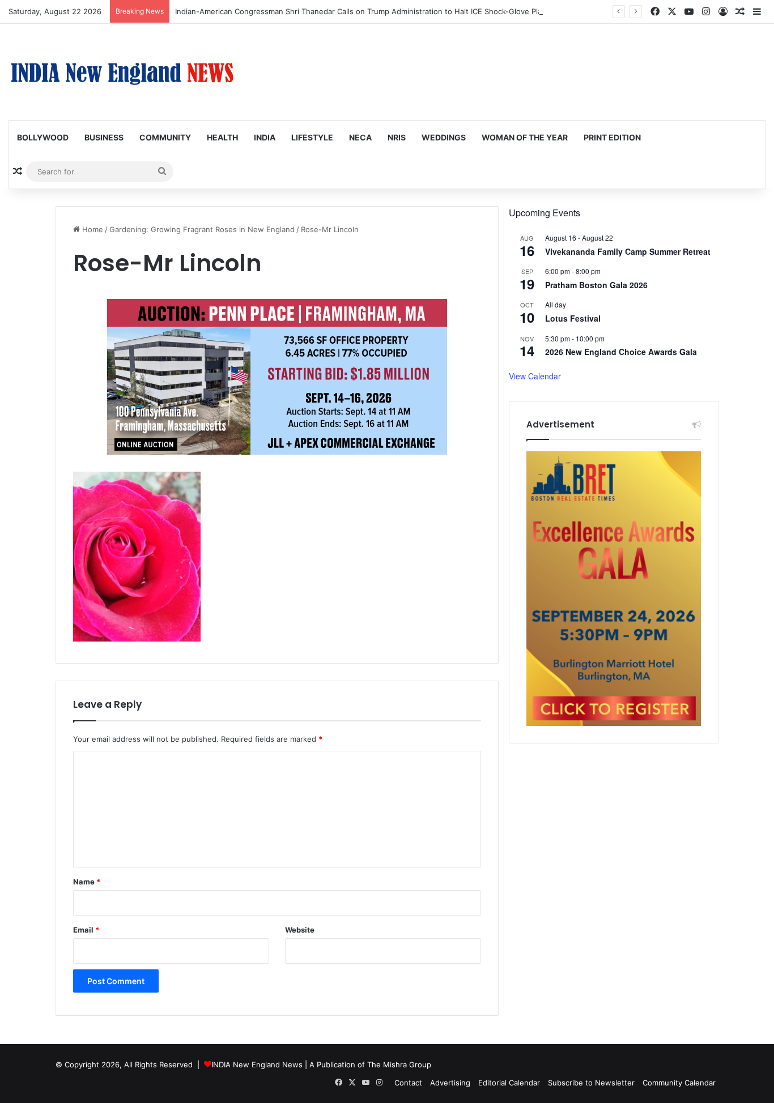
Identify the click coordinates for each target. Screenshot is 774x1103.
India (264, 137)
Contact (408, 1082)
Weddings (444, 137)
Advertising (450, 1082)
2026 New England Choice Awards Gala (621, 351)
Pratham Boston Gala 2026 (596, 284)
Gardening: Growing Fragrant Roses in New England (202, 229)
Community (165, 137)
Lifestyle (312, 137)
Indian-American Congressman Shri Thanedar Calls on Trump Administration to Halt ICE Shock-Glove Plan (360, 11)
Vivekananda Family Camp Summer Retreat (628, 251)
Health (222, 137)
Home (91, 229)
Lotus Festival (573, 318)
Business (104, 137)
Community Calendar (679, 1082)
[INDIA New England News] (121, 71)
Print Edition (612, 137)
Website (299, 929)
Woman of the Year (525, 137)
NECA (360, 137)
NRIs (397, 137)
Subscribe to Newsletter (591, 1082)
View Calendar (535, 376)
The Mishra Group (399, 1064)
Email (86, 929)
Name (86, 881)
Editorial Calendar (509, 1082)
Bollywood (43, 137)
